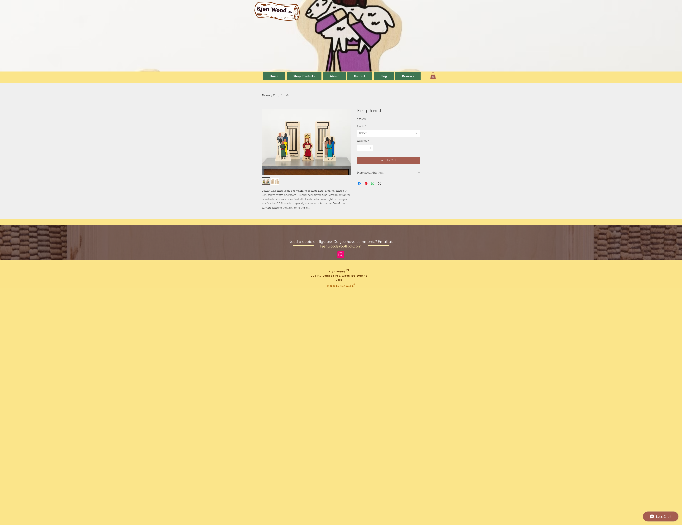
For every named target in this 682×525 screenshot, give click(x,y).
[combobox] (388, 133)
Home (266, 95)
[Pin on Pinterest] (366, 183)
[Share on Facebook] (359, 183)
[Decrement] (360, 148)
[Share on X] (379, 183)
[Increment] (370, 148)
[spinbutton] (365, 148)
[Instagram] (340, 254)
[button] (433, 75)
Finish (361, 126)
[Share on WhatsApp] (373, 183)
